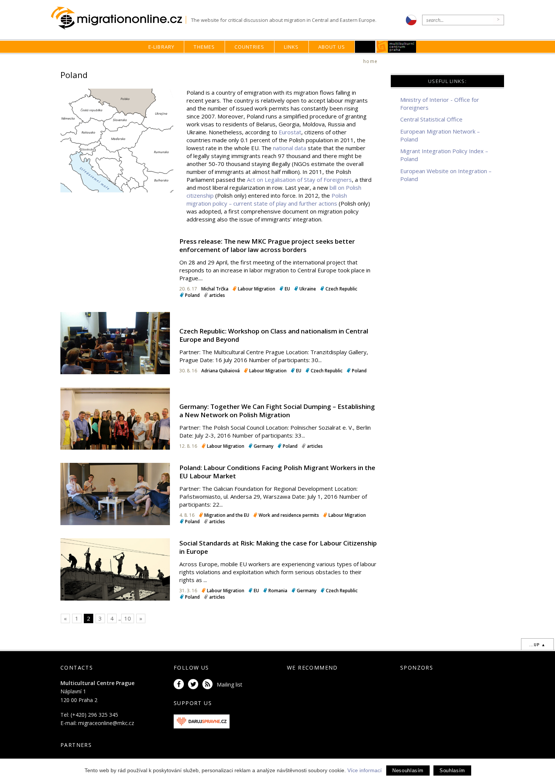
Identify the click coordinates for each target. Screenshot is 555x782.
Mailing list (229, 684)
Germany (263, 446)
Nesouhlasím (408, 770)
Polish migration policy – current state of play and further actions (267, 199)
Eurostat (290, 132)
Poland (192, 295)
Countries (249, 46)
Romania (277, 590)
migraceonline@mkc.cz (106, 723)
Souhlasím (452, 770)
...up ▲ (537, 644)
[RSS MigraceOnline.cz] (208, 684)
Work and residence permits (289, 515)
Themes (204, 46)
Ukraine (307, 289)
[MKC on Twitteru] (194, 684)
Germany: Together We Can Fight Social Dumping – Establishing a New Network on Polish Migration (277, 410)
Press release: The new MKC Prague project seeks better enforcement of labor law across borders (267, 245)
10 (127, 618)
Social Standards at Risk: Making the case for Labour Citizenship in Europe (278, 547)
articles (217, 295)
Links (291, 46)
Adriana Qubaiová (221, 370)
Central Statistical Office (431, 119)
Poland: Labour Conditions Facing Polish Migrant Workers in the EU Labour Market (277, 471)
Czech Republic (341, 289)
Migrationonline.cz (118, 18)
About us (331, 46)
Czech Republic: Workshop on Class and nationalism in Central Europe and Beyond (273, 335)
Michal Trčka (214, 289)
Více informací (364, 770)
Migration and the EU (226, 515)
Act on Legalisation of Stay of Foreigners (299, 179)
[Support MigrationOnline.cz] (202, 720)
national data (289, 148)
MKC (396, 46)
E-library (161, 46)
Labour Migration (256, 289)
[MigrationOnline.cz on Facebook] (180, 684)
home (370, 61)
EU (287, 289)
